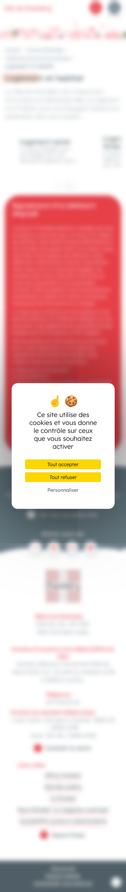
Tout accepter (63, 464)
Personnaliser (63, 490)
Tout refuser (63, 477)
